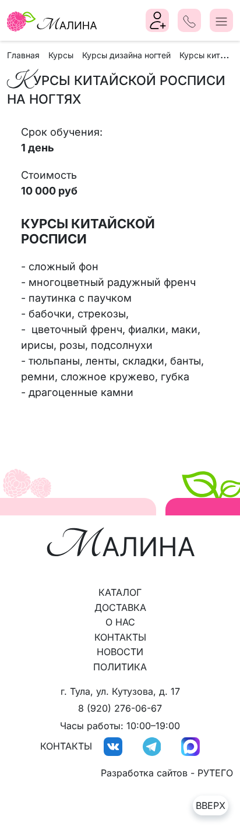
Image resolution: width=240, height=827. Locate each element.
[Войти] (158, 20)
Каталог (120, 592)
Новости (120, 652)
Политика (120, 667)
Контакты (120, 637)
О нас (120, 622)
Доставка (120, 607)
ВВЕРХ (210, 805)
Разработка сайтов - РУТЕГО (167, 773)
